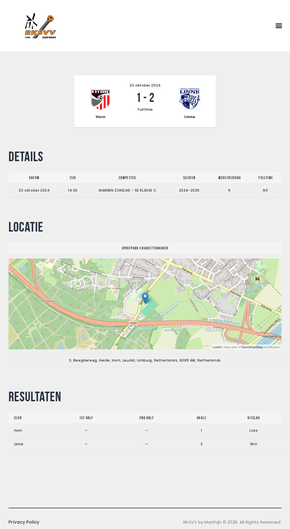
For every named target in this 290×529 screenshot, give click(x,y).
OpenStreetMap (252, 347)
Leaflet (217, 347)
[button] (279, 25)
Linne (18, 444)
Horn (18, 430)
